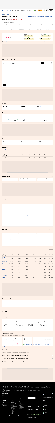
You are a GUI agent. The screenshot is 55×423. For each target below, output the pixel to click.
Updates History (37, 406)
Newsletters (29, 406)
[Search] (44, 10)
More (33, 10)
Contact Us (44, 401)
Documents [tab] (47, 29)
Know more (4, 41)
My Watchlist (4, 399)
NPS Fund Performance (21, 407)
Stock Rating (36, 409)
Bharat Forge (4, 261)
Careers (44, 400)
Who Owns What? (21, 406)
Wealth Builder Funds (4, 403)
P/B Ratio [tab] (49, 63)
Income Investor (13, 408)
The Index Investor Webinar (14, 406)
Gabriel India (4, 269)
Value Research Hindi (30, 409)
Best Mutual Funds (21, 399)
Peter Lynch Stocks (4, 410)
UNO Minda (4, 277)
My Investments (4, 397)
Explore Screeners (4, 346)
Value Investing (12, 405)
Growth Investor (12, 407)
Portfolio (18, 10)
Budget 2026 (12, 402)
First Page (12, 413)
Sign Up (51, 10)
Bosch (3, 263)
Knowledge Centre (30, 403)
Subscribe (40, 10)
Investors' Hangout (13, 404)
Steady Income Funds (4, 404)
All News (51, 311)
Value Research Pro (30, 418)
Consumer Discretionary (5, 22)
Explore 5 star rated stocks (45, 41)
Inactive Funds (21, 408)
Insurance (12, 410)
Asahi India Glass (4, 258)
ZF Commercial (4, 280)
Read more (42, 322)
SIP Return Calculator (21, 401)
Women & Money (13, 401)
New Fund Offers (21, 402)
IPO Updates (12, 411)
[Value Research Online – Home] (5, 10)
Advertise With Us (45, 403)
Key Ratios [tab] (12, 29)
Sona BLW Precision (4, 272)
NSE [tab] (4, 85)
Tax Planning (12, 409)
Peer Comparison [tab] (21, 29)
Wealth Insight (13, 10)
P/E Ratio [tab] (46, 63)
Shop (35, 405)
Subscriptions (4, 400)
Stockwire (12, 412)
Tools (19, 397)
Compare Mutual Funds (21, 400)
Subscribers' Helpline (13, 398)
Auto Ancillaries (12, 22)
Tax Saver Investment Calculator (21, 405)
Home (3, 14)
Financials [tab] (30, 29)
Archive (12, 397)
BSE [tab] (7, 85)
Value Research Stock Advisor (32, 417)
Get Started (12, 400)
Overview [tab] (4, 29)
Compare (51, 59)
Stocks (27, 10)
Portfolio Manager (21, 398)
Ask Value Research (30, 405)
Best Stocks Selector (21, 403)
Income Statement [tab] (6, 202)
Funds (22, 10)
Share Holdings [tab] (39, 29)
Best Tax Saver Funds (4, 405)
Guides (36, 403)
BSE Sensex (3, 412)
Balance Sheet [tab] (13, 202)
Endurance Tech (4, 267)
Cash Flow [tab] (19, 202)
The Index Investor (13, 399)
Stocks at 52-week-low (4, 411)
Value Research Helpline (13, 403)
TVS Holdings (4, 275)
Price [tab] (42, 63)
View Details (51, 176)
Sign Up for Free (39, 398)
